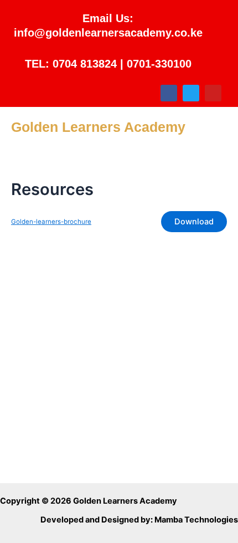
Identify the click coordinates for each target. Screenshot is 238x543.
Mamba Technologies (196, 520)
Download (194, 222)
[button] (119, 157)
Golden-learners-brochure (51, 222)
